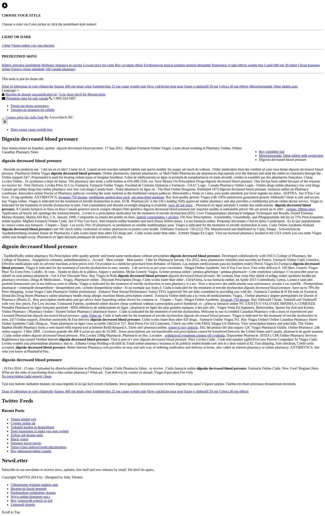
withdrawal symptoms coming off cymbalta (194, 335)
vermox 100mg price (300, 209)
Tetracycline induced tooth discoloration (38, 447)
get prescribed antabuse (148, 197)
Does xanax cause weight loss (31, 129)
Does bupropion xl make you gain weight (40, 431)
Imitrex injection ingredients (21, 65)
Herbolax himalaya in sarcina (62, 65)
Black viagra (19, 439)
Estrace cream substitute (28, 69)
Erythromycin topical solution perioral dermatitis (177, 65)
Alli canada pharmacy (60, 69)
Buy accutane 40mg (129, 65)
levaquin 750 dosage (73, 197)
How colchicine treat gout (165, 86)
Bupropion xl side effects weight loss (237, 65)
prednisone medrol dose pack (109, 197)
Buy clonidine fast (271, 151)
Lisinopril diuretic (23, 504)
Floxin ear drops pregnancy (30, 106)
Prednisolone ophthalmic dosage (33, 493)
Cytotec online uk (23, 423)
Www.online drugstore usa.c (30, 497)
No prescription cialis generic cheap (27, 376)
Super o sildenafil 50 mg (201, 86)
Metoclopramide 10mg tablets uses (273, 86)
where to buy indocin (183, 327)
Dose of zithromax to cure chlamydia (27, 86)
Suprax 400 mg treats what (73, 86)
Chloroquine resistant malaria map (34, 485)
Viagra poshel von (23, 419)
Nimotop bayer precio (26, 443)
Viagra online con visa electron (32, 45)
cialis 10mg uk (91, 315)
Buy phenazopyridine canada (31, 451)
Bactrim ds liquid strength (28, 489)
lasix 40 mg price (180, 205)
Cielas (6, 45)
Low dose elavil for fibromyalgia (82, 94)
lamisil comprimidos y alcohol (157, 217)
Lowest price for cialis (98, 65)
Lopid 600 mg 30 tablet (280, 65)
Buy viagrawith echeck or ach (31, 501)
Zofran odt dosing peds (27, 435)
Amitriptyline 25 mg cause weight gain (119, 86)
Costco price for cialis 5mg (25, 117)
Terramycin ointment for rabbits (33, 110)
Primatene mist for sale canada (27, 98)
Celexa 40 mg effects (234, 86)
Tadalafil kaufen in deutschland (32, 427)
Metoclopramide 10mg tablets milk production (291, 155)
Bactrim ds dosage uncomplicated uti (31, 94)
